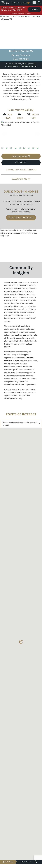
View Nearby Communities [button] (21, 218)
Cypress (30, 64)
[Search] (39, 2)
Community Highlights (19, 169)
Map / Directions (23, 55)
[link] (21, 134)
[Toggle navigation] (34, 2)
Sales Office (20, 178)
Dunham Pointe (11, 66)
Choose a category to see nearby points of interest (19, 424)
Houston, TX (19, 64)
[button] (37, 134)
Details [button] (34, 9)
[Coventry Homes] (15, 3)
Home (8, 64)
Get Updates (21, 162)
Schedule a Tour (20, 156)
